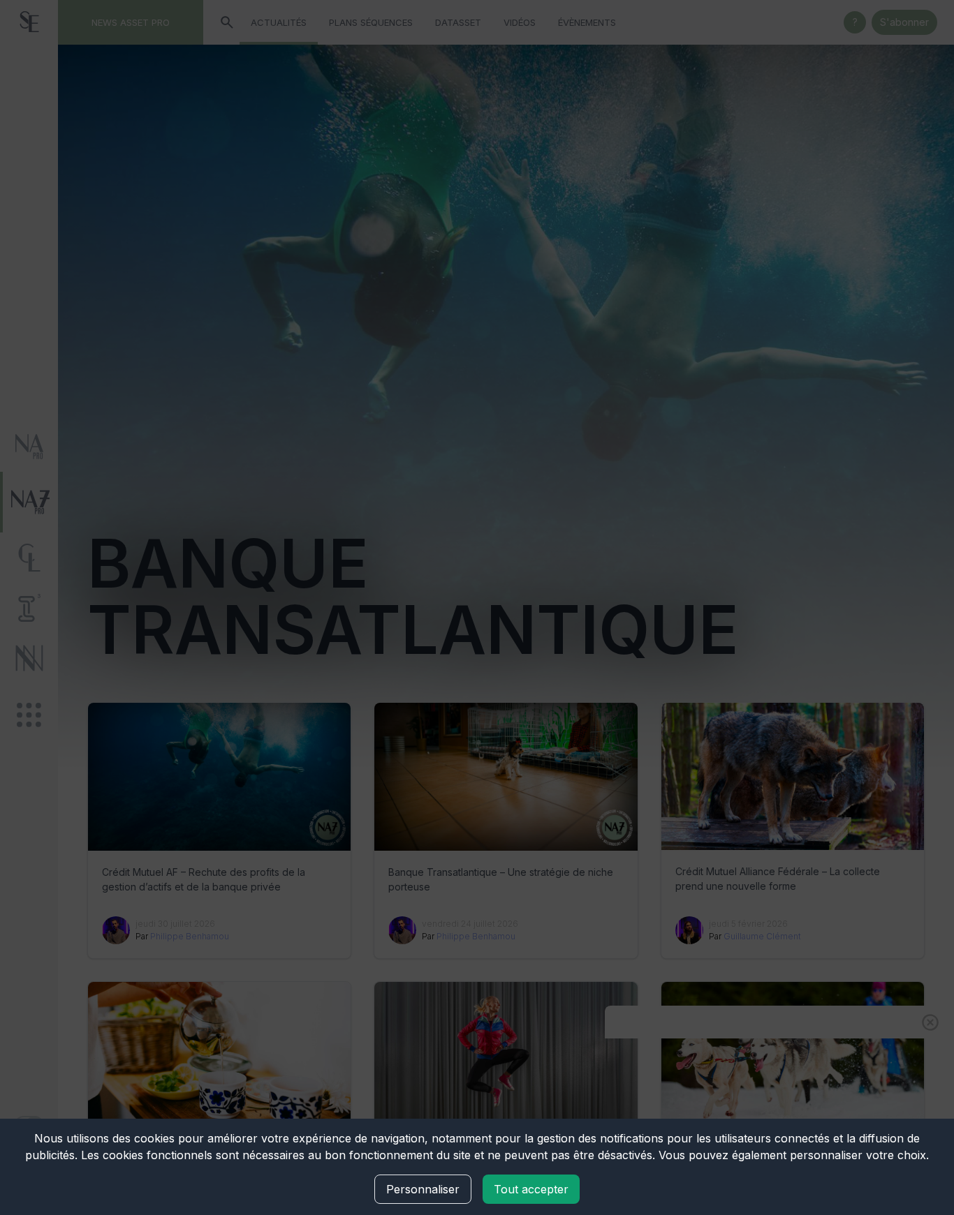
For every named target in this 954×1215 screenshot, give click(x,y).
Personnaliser (423, 1189)
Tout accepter (531, 1189)
